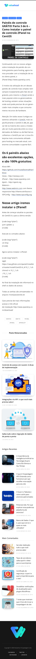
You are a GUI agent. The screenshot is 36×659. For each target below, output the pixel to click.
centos (8, 319)
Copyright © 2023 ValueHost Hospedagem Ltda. (18, 648)
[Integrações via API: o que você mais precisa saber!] (18, 385)
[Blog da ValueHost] (12, 5)
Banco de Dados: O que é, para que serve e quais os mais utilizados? (25, 524)
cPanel (24, 95)
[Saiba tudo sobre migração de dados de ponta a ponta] (18, 419)
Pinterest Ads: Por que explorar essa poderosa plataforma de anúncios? (25, 508)
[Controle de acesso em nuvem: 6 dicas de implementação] (18, 350)
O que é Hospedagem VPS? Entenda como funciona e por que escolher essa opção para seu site (24, 479)
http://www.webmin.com (12, 188)
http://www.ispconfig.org (22, 194)
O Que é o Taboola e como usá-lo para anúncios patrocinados (24, 494)
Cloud (5, 18)
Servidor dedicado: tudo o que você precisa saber (23, 547)
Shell (19, 18)
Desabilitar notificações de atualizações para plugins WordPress (25, 589)
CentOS (22, 119)
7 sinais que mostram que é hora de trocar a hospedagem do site (24, 602)
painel (27, 319)
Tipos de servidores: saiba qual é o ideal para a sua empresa (23, 560)
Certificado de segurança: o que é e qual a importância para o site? (25, 574)
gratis (18, 319)
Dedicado (12, 18)
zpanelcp (22, 323)
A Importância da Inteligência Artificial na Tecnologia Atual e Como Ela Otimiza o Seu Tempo (25, 461)
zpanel (12, 323)
